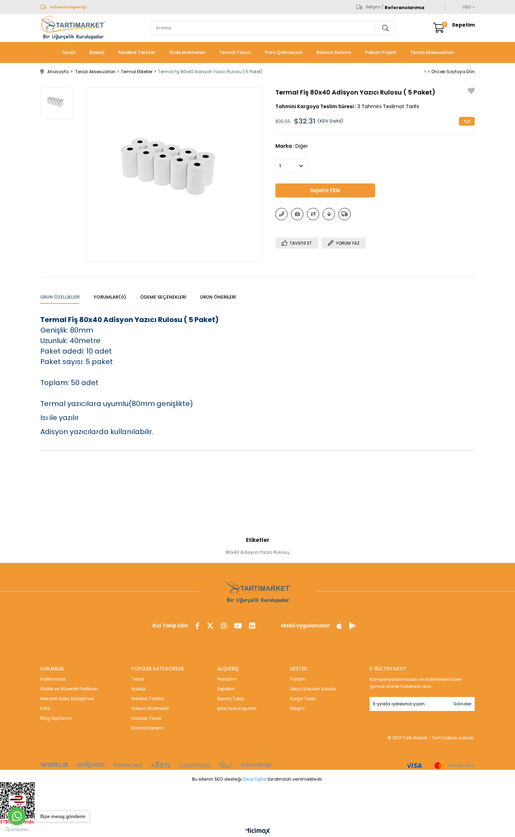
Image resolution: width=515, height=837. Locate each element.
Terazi (68, 52)
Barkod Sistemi (333, 52)
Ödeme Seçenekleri (163, 297)
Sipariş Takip (230, 699)
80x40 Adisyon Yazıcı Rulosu (257, 552)
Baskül (96, 52)
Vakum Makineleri (150, 708)
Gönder (462, 703)
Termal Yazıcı (235, 52)
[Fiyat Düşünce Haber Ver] (329, 214)
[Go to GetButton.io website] (17, 830)
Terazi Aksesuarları (432, 52)
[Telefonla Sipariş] (281, 214)
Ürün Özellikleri (60, 297)
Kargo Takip (303, 699)
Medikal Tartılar (136, 52)
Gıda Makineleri (187, 52)
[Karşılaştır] (313, 214)
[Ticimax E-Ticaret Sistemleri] (257, 831)
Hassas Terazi (146, 718)
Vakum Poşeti (380, 52)
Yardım (298, 679)
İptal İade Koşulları (236, 708)
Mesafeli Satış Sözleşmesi (67, 699)
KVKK (45, 708)
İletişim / (375, 7)
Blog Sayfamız (56, 718)
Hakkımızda (53, 679)
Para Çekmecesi (283, 52)
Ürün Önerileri (218, 297)
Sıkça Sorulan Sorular (313, 689)
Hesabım (226, 679)
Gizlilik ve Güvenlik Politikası (69, 689)
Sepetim (226, 689)
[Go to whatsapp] (17, 816)
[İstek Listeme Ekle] (297, 214)
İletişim (297, 708)
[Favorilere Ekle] (471, 92)
